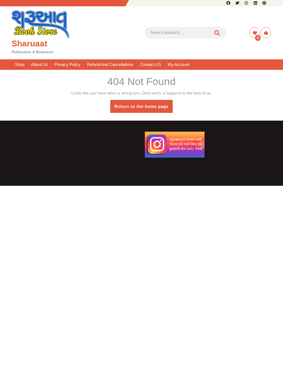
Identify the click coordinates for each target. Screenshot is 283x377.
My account (178, 64)
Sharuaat (29, 43)
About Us (39, 64)
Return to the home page (143, 108)
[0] (255, 33)
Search (217, 33)
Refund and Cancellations (110, 64)
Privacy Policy (67, 64)
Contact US (150, 64)
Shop (19, 64)
